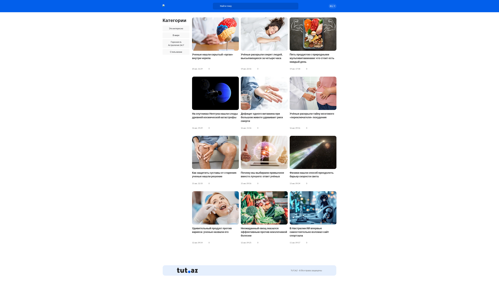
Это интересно (176, 28)
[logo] (173, 5)
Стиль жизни (176, 52)
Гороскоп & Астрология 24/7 (176, 43)
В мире (176, 35)
